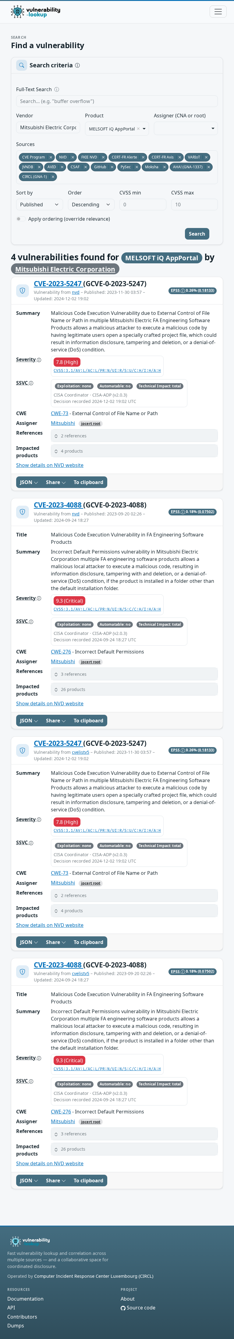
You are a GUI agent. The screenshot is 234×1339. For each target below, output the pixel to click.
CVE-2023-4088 (58, 505)
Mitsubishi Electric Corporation (65, 269)
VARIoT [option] (192, 157)
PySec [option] (124, 166)
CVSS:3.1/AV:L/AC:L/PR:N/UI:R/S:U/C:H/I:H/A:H (107, 371)
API (11, 1307)
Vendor (24, 115)
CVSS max (182, 192)
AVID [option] (50, 166)
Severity (26, 359)
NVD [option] (61, 157)
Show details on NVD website (49, 465)
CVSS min (130, 192)
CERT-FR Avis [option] (161, 157)
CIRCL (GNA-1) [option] (33, 176)
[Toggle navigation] (218, 11)
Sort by (24, 192)
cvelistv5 (80, 752)
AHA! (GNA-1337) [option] (186, 166)
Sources (25, 144)
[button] (134, 435)
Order (75, 192)
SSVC (22, 382)
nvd (76, 292)
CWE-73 (59, 413)
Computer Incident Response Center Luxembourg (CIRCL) (93, 1276)
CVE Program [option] (32, 157)
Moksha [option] (150, 166)
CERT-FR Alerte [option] (122, 157)
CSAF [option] (73, 166)
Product (94, 115)
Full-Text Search (75, 89)
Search (197, 233)
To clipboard (88, 482)
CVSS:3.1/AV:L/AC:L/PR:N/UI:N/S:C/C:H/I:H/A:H (107, 609)
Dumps (15, 1325)
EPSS (176, 290)
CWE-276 (61, 651)
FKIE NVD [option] (87, 157)
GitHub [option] (98, 166)
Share (53, 482)
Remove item (138, 129)
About (128, 1298)
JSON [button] (27, 482)
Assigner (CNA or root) (180, 115)
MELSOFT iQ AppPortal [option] (112, 129)
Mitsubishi (63, 423)
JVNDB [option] (26, 166)
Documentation (25, 1298)
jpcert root (90, 423)
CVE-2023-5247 (58, 283)
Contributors (22, 1316)
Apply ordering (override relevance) (69, 218)
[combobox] (48, 127)
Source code (140, 1307)
